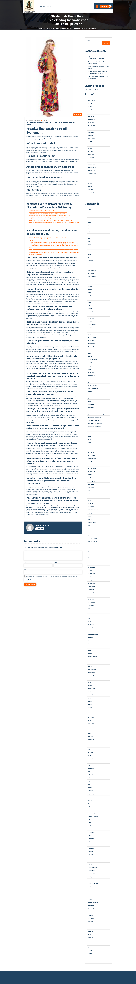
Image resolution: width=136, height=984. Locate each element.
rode (89, 803)
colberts (90, 331)
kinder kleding (91, 567)
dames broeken (92, 337)
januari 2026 (91, 122)
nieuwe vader (91, 717)
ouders (89, 733)
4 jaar (89, 222)
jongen (89, 516)
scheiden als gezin (92, 813)
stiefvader (90, 854)
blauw (89, 279)
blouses (90, 286)
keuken (90, 544)
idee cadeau (91, 487)
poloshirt (90, 787)
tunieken (90, 899)
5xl (88, 235)
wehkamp (90, 928)
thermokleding (91, 870)
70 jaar (89, 244)
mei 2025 (90, 148)
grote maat (91, 404)
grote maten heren (92, 410)
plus (89, 762)
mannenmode (91, 672)
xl (88, 947)
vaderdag (90, 915)
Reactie (26, 550)
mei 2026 (90, 109)
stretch (90, 857)
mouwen (90, 707)
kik (88, 551)
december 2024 (91, 164)
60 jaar (89, 238)
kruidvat (90, 615)
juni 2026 (90, 106)
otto (89, 730)
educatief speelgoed (93, 359)
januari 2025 (91, 161)
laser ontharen (91, 628)
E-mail (56, 562)
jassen (89, 497)
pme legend (91, 768)
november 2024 (92, 167)
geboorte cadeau (92, 382)
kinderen (90, 570)
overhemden (91, 739)
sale (89, 810)
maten (89, 679)
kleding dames (91, 583)
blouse (89, 283)
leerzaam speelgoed (93, 634)
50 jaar (89, 232)
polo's (89, 781)
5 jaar (89, 228)
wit (89, 944)
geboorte (90, 378)
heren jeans (91, 452)
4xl (88, 225)
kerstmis (90, 535)
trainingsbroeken (92, 877)
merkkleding (91, 695)
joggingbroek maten (93, 509)
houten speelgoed (92, 481)
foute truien (91, 372)
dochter (90, 356)
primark (90, 797)
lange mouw (91, 624)
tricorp (90, 886)
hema (89, 439)
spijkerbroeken (91, 841)
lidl (88, 640)
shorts (89, 829)
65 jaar (89, 241)
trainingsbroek (91, 873)
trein (89, 880)
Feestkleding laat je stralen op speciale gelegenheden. (42, 210)
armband (90, 260)
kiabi (89, 548)
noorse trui (91, 723)
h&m (89, 430)
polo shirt (90, 774)
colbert (90, 327)
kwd (89, 618)
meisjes (90, 685)
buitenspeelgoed (92, 299)
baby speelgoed (92, 270)
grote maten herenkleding (94, 417)
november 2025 (92, 129)
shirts (89, 822)
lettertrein (90, 637)
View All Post (40, 528)
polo (89, 771)
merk (89, 691)
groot (89, 394)
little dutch (91, 647)
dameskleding (91, 343)
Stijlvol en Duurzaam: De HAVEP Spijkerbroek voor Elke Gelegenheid (96, 57)
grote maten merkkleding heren (96, 423)
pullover (90, 800)
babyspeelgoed (92, 276)
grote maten (91, 407)
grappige (90, 391)
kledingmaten (91, 592)
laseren (90, 631)
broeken (90, 295)
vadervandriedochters (42, 525)
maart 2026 (91, 116)
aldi (89, 257)
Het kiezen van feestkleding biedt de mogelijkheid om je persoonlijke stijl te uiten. (48, 217)
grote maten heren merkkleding (96, 414)
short (89, 825)
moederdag (91, 704)
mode (89, 698)
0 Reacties (45, 120)
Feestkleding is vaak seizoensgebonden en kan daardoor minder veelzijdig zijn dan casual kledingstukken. (54, 244)
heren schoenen (92, 458)
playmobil (90, 758)
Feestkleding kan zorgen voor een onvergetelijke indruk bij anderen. (45, 218)
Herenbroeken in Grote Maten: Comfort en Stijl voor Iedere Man (98, 62)
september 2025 (92, 135)
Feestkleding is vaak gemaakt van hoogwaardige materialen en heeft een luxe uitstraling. (50, 215)
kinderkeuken (91, 573)
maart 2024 (91, 192)
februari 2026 (91, 119)
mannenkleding (92, 669)
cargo (89, 315)
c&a (89, 305)
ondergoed (91, 726)
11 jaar (89, 209)
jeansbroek (91, 503)
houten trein (91, 484)
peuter (89, 755)
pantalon (90, 742)
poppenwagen (91, 794)
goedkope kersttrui (93, 388)
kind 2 (89, 557)
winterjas (90, 937)
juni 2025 (90, 145)
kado (89, 525)
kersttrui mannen (92, 541)
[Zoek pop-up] (97, 6)
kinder (89, 560)
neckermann (91, 714)
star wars (90, 851)
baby (89, 264)
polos (89, 784)
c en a (89, 302)
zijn (89, 956)
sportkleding (91, 848)
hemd (89, 442)
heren (89, 449)
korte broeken (91, 602)
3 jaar (89, 212)
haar (89, 433)
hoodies (90, 477)
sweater (90, 861)
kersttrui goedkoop (93, 538)
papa (89, 749)
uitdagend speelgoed (93, 902)
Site (25, 569)
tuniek (89, 896)
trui (89, 889)
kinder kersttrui (92, 564)
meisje (89, 682)
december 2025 (91, 125)
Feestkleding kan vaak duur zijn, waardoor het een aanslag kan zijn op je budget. (48, 237)
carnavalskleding (92, 324)
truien (89, 893)
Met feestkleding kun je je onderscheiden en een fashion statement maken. (47, 213)
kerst (89, 529)
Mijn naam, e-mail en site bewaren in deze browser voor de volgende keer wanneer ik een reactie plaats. (51, 576)
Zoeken (88, 40)
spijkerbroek (91, 838)
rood (89, 806)
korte (89, 596)
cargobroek (91, 318)
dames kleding (91, 340)
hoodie (90, 474)
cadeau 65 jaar (91, 311)
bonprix (90, 289)
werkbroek (90, 931)
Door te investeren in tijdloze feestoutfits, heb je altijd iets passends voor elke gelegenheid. (51, 220)
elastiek (90, 363)
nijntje (89, 720)
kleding (90, 580)
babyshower (91, 273)
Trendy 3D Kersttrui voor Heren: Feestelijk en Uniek (98, 67)
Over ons (42, 6)
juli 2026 (90, 103)
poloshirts (90, 790)
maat (89, 650)
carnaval (90, 321)
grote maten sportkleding (94, 426)
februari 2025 (91, 157)
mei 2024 (90, 186)
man (89, 663)
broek (89, 292)
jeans (89, 500)
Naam (25, 562)
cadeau (90, 308)
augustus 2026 (91, 100)
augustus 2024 (91, 177)
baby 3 (89, 267)
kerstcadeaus (91, 532)
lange (89, 621)
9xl (88, 251)
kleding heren (91, 586)
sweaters (90, 864)
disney (89, 353)
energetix (90, 366)
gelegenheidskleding (93, 385)
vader (89, 912)
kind (89, 554)
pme (89, 765)
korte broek (91, 599)
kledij (89, 576)
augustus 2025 (91, 138)
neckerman (91, 711)
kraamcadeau (91, 612)
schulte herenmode (93, 816)
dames (89, 334)
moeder (90, 701)
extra (89, 369)
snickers (90, 835)
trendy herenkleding (93, 883)
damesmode (91, 347)
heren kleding (91, 455)
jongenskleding (92, 522)
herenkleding (91, 461)
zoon (89, 960)
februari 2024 (91, 196)
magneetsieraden (92, 656)
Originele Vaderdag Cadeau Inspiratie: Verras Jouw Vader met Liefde (97, 72)
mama (89, 659)
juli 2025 (90, 141)
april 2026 (90, 113)
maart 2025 (91, 154)
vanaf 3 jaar (91, 918)
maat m (90, 653)
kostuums (90, 608)
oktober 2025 (91, 132)
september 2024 (92, 173)
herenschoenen (92, 468)
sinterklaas (91, 832)
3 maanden (91, 216)
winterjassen (91, 940)
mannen (90, 666)
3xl (88, 219)
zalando (90, 950)
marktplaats (91, 675)
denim (89, 350)
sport (89, 845)
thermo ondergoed (93, 867)
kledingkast (91, 589)
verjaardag (90, 921)
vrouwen (90, 924)
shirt (89, 819)
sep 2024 (78, 114)
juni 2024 (90, 183)
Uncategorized (50, 28)
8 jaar (89, 248)
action (89, 254)
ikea (89, 490)
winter (89, 934)
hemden (90, 446)
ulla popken (91, 905)
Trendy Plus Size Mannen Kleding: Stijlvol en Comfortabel (98, 77)
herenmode (91, 465)
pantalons (90, 746)
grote (89, 401)
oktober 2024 (91, 170)
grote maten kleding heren (94, 420)
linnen (89, 643)
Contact (49, 6)
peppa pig (90, 752)
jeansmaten (91, 506)
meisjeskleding (91, 688)
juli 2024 (90, 180)
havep (89, 436)
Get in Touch (104, 6)
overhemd (90, 736)
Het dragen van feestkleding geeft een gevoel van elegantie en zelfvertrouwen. (48, 212)
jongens (90, 519)
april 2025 (90, 151)
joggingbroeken (92, 513)
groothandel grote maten (94, 398)
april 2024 (90, 189)
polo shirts (90, 778)
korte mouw (91, 605)
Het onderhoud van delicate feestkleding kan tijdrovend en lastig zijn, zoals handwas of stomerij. (52, 242)
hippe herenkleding (92, 471)
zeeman (90, 953)
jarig (89, 493)
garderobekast (91, 375)
